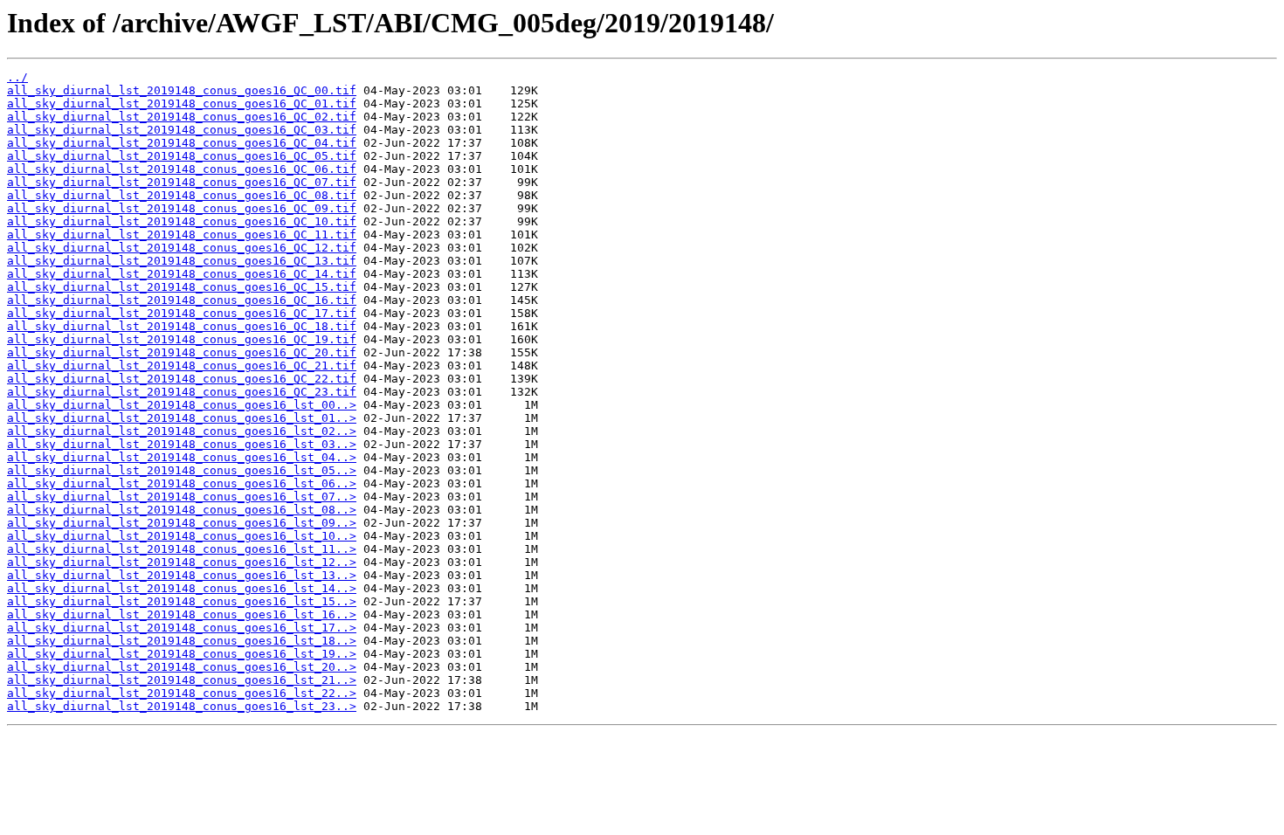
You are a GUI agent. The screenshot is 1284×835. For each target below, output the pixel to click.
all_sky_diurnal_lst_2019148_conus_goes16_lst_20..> (181, 666)
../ (17, 77)
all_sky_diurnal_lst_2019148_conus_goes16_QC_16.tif (181, 300)
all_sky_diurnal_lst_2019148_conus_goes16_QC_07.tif (181, 182)
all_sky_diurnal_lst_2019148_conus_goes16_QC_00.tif (181, 90)
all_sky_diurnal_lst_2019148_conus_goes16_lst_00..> (181, 404)
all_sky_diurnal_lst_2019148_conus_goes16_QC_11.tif (181, 234)
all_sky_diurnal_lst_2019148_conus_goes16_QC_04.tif (181, 142)
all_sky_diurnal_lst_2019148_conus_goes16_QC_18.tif (181, 326)
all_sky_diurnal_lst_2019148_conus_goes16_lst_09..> (181, 522)
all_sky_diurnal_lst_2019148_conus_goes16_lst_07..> (181, 496)
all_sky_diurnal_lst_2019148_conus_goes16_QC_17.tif (181, 313)
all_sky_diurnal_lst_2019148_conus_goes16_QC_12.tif (181, 247)
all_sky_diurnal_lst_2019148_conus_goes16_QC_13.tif (181, 260)
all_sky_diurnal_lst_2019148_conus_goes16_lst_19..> (181, 653)
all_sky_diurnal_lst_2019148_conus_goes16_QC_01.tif (181, 103)
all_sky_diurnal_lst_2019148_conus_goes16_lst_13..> (181, 575)
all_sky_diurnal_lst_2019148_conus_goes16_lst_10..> (181, 535)
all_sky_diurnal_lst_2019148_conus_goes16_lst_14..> (181, 588)
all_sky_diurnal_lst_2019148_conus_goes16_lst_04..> (181, 457)
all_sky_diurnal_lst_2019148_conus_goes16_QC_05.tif (181, 155)
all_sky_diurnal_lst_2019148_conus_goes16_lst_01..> (181, 417)
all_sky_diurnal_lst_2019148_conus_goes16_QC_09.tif (181, 208)
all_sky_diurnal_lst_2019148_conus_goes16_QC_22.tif (181, 378)
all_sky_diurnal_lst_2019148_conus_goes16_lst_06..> (181, 483)
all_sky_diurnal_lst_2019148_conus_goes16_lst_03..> (181, 444)
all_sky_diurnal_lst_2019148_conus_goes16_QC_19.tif (181, 339)
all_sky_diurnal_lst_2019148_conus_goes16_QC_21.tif (181, 365)
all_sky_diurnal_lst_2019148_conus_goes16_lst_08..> (181, 509)
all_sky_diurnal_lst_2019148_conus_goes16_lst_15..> (181, 601)
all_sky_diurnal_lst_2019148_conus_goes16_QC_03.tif (181, 129)
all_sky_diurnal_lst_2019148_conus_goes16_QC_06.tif (181, 169)
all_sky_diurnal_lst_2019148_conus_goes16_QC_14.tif (181, 273)
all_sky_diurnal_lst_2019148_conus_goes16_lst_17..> (181, 627)
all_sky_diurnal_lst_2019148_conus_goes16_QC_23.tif (181, 391)
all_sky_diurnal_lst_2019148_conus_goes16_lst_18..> (181, 640)
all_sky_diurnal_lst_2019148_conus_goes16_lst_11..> (181, 549)
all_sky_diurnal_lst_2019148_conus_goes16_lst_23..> (181, 706)
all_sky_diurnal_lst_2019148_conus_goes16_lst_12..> (181, 562)
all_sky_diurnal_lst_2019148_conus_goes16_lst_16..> (181, 614)
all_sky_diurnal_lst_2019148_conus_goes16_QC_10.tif (181, 221)
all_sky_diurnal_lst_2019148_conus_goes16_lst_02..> (181, 431)
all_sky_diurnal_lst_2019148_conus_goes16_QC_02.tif (181, 116)
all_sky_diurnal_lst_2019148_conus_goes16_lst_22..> (181, 693)
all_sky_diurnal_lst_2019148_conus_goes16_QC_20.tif (181, 352)
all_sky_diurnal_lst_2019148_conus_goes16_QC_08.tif (181, 195)
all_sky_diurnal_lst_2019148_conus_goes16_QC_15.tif (181, 286)
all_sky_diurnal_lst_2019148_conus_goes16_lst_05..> (181, 470)
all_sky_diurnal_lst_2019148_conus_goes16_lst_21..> (181, 680)
